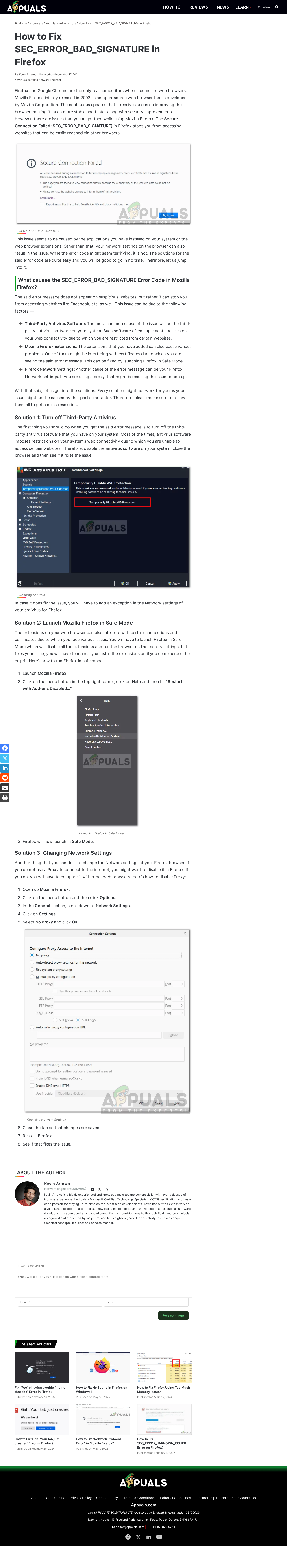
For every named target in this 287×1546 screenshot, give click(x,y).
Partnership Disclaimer (214, 1498)
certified (33, 79)
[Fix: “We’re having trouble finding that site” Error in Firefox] (42, 1367)
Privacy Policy (81, 1498)
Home (22, 23)
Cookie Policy (107, 1498)
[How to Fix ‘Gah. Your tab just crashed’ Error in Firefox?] (42, 1419)
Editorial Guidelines (175, 1498)
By (17, 74)
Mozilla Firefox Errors (61, 23)
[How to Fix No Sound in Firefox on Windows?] (103, 1367)
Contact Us (247, 1498)
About (36, 1498)
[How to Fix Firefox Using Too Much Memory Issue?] (164, 1367)
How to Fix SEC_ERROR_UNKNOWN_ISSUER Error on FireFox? (161, 1443)
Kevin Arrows (25, 74)
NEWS (223, 7)
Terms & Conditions (139, 1498)
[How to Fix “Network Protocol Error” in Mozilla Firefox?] (103, 1419)
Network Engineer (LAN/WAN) (65, 1189)
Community (55, 1498)
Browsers (36, 23)
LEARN (242, 7)
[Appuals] (27, 7)
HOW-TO (172, 7)
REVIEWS (198, 7)
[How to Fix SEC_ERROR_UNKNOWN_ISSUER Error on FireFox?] (164, 1419)
